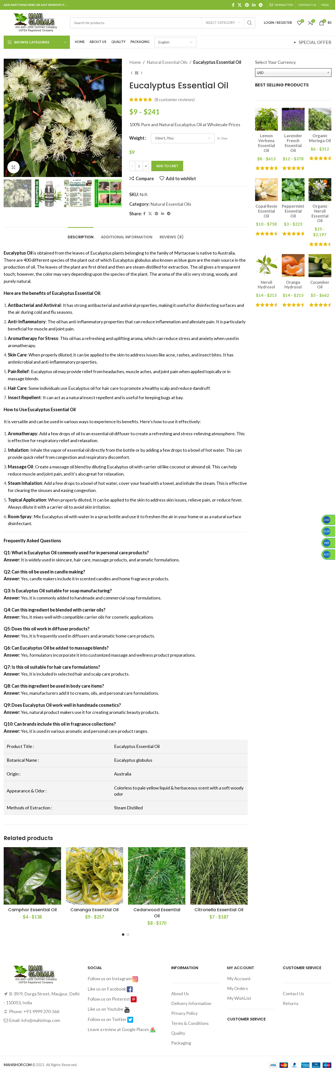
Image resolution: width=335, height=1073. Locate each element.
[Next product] (141, 73)
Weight (136, 138)
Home (135, 62)
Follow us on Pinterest (109, 999)
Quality (178, 1033)
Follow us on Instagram (110, 978)
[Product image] (32, 876)
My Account (239, 978)
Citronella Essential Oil (218, 910)
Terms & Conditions (190, 1023)
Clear (224, 138)
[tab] (80, 234)
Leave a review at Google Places (119, 1029)
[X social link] (239, 5)
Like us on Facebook (107, 989)
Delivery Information (191, 1003)
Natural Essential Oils (167, 62)
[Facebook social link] (233, 5)
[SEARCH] (249, 22)
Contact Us (293, 993)
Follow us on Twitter (107, 1019)
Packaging (181, 1043)
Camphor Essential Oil (32, 910)
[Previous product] (131, 73)
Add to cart (167, 166)
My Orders (237, 988)
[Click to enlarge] (13, 167)
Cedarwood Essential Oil (156, 913)
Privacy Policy (184, 1013)
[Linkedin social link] (253, 5)
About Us (180, 993)
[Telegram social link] (260, 5)
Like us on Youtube (106, 1009)
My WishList (239, 998)
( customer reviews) (175, 99)
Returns (290, 1003)
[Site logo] (34, 22)
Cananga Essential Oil (94, 910)
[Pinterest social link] (246, 5)
